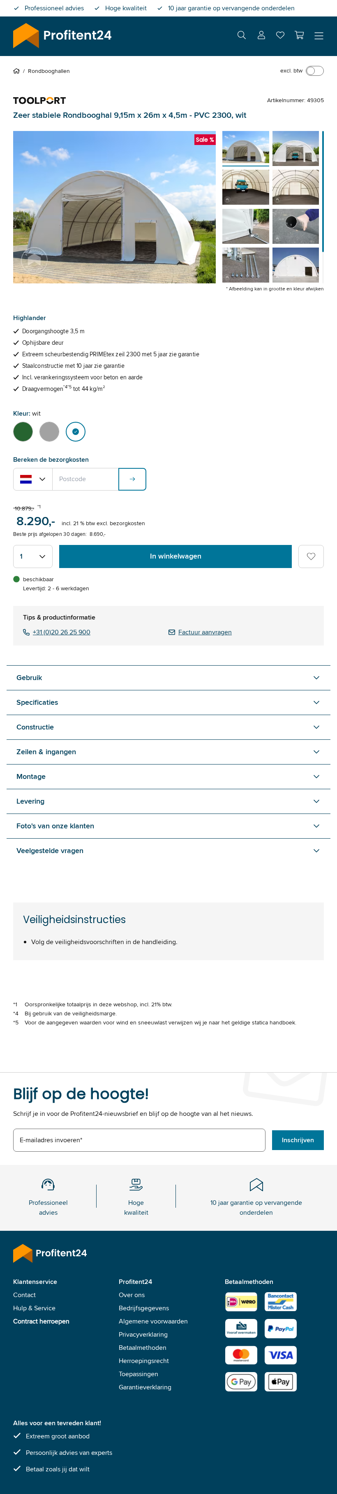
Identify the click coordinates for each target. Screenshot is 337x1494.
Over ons (132, 1295)
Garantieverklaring (145, 1387)
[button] (299, 35)
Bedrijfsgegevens (144, 1308)
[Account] (261, 36)
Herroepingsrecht (144, 1360)
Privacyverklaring (143, 1334)
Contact (24, 1295)
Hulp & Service (34, 1308)
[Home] (18, 71)
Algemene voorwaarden (153, 1321)
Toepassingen (138, 1374)
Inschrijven (298, 1140)
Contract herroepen (41, 1321)
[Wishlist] (280, 37)
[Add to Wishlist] (311, 556)
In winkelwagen (175, 556)
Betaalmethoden (142, 1347)
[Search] (242, 36)
